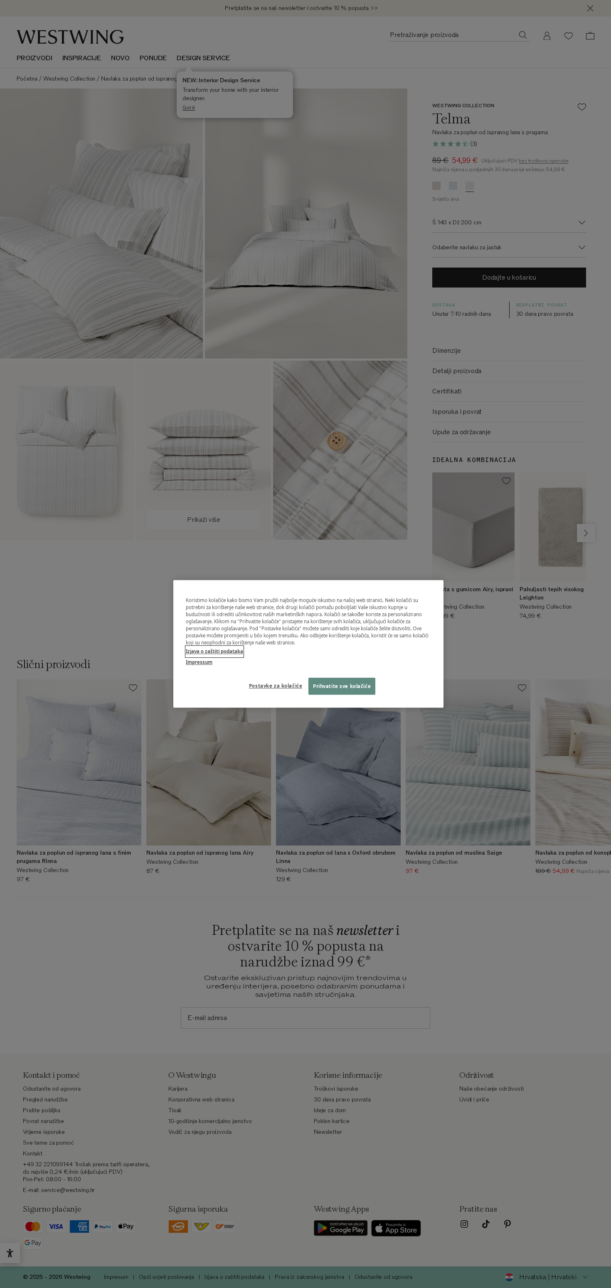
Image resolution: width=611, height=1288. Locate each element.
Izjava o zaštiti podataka (214, 652)
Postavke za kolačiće (275, 686)
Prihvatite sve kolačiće (342, 686)
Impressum (199, 662)
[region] (308, 644)
